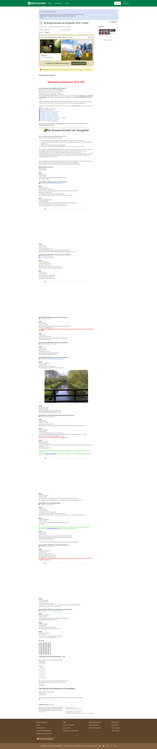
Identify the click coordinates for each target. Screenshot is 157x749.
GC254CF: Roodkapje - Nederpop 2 (49, 120)
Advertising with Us (108, 40)
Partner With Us (41, 728)
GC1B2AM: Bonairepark (46, 546)
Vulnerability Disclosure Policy (70, 730)
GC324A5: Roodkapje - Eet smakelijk (49, 119)
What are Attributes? (103, 35)
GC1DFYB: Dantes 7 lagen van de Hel (50, 111)
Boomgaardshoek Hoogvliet (47, 416)
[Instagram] (107, 746)
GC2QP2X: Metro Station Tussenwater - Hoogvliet (53, 117)
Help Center (115, 725)
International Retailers (95, 728)
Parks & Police (66, 728)
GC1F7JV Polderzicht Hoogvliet (48, 344)
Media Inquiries (116, 730)
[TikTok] (115, 746)
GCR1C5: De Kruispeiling (46, 110)
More (41, 17)
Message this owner (56, 26)
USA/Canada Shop (94, 725)
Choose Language (46, 739)
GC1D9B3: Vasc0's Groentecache (49, 113)
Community (58, 3)
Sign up (117, 3)
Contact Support (116, 728)
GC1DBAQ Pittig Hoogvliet (47, 257)
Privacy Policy (93, 746)
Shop (67, 3)
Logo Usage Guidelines (69, 725)
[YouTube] (104, 746)
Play (49, 3)
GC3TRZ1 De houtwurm (46, 256)
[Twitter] (111, 746)
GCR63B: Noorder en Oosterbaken (49, 114)
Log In (126, 3)
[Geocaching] (37, 3)
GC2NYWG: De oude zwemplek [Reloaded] (51, 610)
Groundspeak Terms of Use (82, 746)
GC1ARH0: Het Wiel (45, 318)
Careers (39, 725)
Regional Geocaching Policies (44, 733)
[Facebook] (100, 746)
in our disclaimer (87, 69)
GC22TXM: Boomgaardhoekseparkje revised (52, 358)
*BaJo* (45, 26)
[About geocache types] (41, 23)
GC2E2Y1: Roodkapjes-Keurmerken (49, 116)
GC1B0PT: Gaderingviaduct (47, 504)
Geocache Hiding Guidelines (44, 730)
